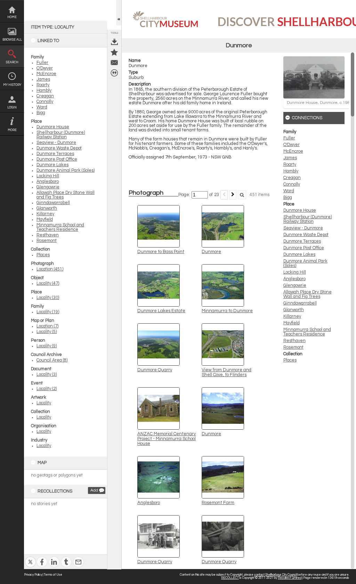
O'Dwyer (45, 68)
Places (43, 255)
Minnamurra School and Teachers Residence (60, 227)
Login (12, 107)
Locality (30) (48, 297)
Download (114, 41)
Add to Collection (114, 52)
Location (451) (50, 269)
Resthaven (48, 235)
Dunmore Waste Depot (59, 148)
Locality (44, 403)
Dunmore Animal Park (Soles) (66, 170)
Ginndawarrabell (53, 203)
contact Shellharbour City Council (275, 574)
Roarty (43, 85)
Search (12, 62)
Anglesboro (48, 181)
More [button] (12, 130)
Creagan (45, 96)
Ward (42, 107)
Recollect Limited (289, 577)
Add (94, 490)
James (43, 79)
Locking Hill (48, 176)
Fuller (42, 62)
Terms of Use (53, 574)
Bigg (41, 113)
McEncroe (46, 74)
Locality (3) (47, 374)
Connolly (45, 101)
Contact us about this (114, 62)
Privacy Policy (33, 574)
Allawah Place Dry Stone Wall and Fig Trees (307, 294)
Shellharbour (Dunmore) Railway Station (61, 134)
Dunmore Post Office (57, 159)
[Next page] (232, 195)
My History (12, 85)
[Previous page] (224, 195)
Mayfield (45, 219)
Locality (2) (47, 389)
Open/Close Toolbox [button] (118, 12)
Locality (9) (47, 346)
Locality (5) (47, 332)
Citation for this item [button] (114, 73)
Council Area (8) (52, 360)
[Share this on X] (30, 557)
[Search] (242, 194)
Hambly (44, 90)
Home (12, 17)
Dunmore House (53, 127)
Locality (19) (48, 312)
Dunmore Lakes (52, 165)
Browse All (12, 39)
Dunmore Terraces (55, 154)
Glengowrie (48, 187)
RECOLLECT (230, 577)
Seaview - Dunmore (56, 142)
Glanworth (47, 208)
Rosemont (47, 240)
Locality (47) (48, 283)
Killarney (45, 214)
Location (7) (47, 326)
